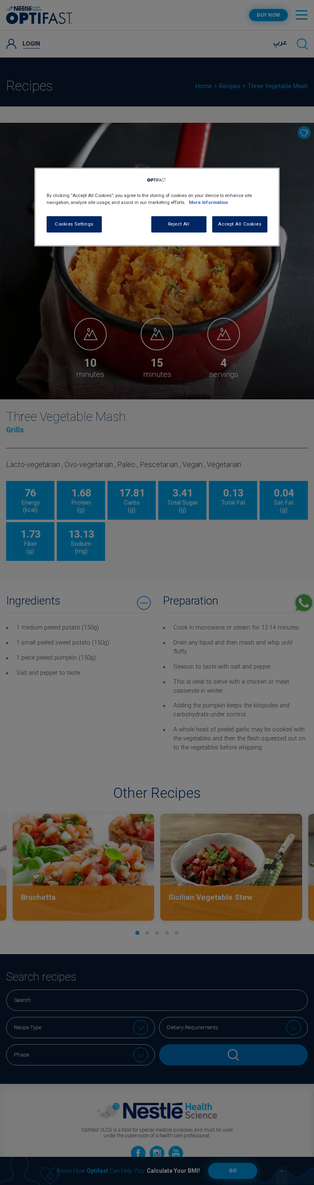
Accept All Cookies (239, 224)
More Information (208, 202)
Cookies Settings (74, 224)
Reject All (179, 224)
